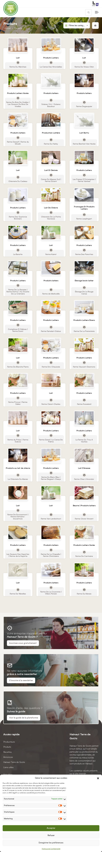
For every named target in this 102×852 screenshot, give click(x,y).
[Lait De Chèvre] (51, 195)
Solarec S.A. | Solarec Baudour (51, 105)
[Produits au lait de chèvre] (17, 455)
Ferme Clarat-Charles (51, 404)
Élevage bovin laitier (84, 281)
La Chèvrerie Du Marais (18, 479)
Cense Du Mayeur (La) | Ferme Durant (51, 180)
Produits (7, 747)
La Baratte (17, 254)
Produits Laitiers (51, 58)
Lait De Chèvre (51, 208)
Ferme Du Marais (84, 593)
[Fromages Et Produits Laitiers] (84, 195)
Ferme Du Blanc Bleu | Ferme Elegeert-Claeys (51, 478)
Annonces (8, 757)
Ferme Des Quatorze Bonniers (18, 217)
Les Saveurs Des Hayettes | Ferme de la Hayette (18, 555)
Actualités (7, 774)
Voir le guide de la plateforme (23, 717)
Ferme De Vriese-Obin (84, 66)
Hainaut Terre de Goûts (14, 762)
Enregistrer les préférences (51, 842)
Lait (18, 58)
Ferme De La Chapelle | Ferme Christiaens (51, 555)
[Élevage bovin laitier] (84, 267)
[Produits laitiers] (51, 80)
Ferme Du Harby (51, 143)
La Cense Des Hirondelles (51, 66)
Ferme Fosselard (84, 404)
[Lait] (17, 45)
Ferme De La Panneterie (84, 331)
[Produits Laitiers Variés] (17, 80)
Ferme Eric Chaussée (51, 366)
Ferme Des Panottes (84, 254)
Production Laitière (51, 133)
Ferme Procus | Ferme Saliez (17, 403)
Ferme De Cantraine (84, 556)
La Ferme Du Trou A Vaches (84, 440)
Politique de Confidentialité (51, 849)
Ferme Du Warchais (18, 66)
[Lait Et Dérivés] (51, 157)
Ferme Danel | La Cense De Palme (51, 440)
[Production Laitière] (51, 120)
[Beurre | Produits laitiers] (84, 492)
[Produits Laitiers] (51, 45)
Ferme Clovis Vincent (84, 518)
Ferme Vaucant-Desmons (84, 366)
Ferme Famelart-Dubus (51, 331)
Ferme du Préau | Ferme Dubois (18, 440)
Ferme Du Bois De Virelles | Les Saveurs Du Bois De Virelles (18, 104)
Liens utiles (8, 767)
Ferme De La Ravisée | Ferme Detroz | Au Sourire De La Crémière (18, 291)
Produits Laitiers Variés (18, 93)
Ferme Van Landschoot (51, 518)
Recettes (7, 752)
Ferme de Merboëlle (51, 294)
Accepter (51, 828)
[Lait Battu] (84, 120)
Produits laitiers (51, 93)
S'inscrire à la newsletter (21, 680)
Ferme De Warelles (18, 593)
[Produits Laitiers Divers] (84, 307)
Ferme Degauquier (84, 106)
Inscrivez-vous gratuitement (23, 643)
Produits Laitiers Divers (84, 320)
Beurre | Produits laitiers (84, 505)
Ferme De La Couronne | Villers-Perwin (51, 592)
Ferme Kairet (50, 254)
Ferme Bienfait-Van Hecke (84, 143)
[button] (98, 778)
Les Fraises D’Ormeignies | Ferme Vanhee (84, 180)
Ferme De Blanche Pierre (18, 366)
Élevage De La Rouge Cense (84, 292)
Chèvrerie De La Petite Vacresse (51, 217)
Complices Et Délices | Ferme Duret (18, 330)
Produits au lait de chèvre (18, 468)
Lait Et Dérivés (51, 170)
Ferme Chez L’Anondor (84, 479)
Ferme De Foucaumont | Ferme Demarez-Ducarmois (17, 516)
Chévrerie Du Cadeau (17, 181)
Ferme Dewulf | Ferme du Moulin (18, 142)
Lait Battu (84, 133)
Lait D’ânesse (84, 468)
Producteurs (9, 741)
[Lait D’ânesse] (84, 455)
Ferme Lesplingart (84, 219)
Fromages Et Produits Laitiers (84, 207)
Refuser (51, 835)
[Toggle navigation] (97, 12)
